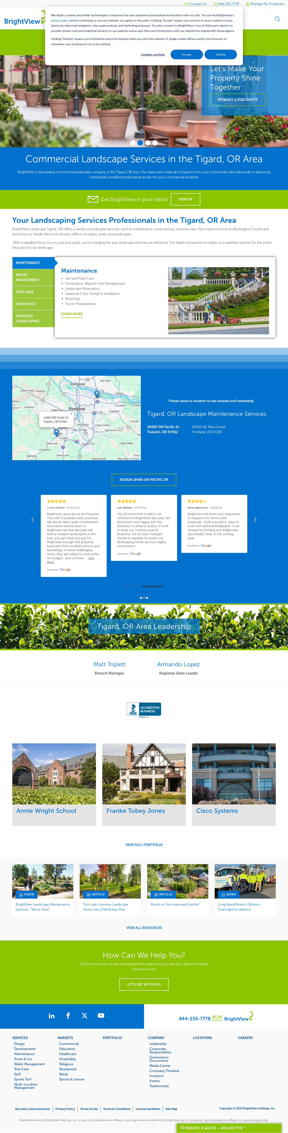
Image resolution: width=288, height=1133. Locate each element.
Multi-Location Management (26, 1085)
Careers (245, 1038)
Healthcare (67, 1054)
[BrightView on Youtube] (101, 1016)
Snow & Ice (23, 1059)
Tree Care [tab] (25, 292)
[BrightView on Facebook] (69, 1016)
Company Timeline (164, 1071)
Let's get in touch (144, 984)
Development (25, 1049)
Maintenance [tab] (28, 263)
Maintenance (24, 1054)
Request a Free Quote (238, 100)
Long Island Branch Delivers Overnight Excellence (239, 906)
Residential (67, 1069)
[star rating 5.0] (73, 501)
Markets (65, 1038)
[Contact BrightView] (217, 1019)
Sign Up (185, 199)
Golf (17, 1074)
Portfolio (112, 1038)
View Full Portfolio (144, 845)
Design (19, 1044)
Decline (221, 54)
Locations (202, 1038)
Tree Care (21, 1069)
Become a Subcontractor (32, 1109)
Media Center (160, 1066)
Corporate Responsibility (160, 1050)
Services (20, 1038)
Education (67, 1049)
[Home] (25, 17)
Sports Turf (22, 1079)
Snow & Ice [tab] (25, 304)
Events (154, 1081)
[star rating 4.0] (214, 501)
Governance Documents (159, 1058)
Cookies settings (153, 54)
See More (54, 774)
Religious (66, 1064)
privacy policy (59, 20)
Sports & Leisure (72, 1079)
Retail (63, 1074)
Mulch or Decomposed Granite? (175, 904)
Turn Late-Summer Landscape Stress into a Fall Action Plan (105, 906)
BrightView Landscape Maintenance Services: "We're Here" (43, 906)
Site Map (171, 1109)
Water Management (29, 1064)
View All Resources (144, 928)
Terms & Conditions (117, 1109)
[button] (56, 432)
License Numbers (148, 1109)
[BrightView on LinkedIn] (52, 1016)
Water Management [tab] (27, 277)
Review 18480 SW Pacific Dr (144, 480)
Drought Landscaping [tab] (27, 318)
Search (277, 19)
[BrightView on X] (85, 1016)
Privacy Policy (65, 1109)
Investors (156, 1076)
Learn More (72, 314)
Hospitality (67, 1059)
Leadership (158, 1044)
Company (156, 1038)
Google (135, 458)
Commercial (69, 1044)
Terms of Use (89, 1109)
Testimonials (159, 1086)
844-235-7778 (194, 1018)
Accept (187, 54)
